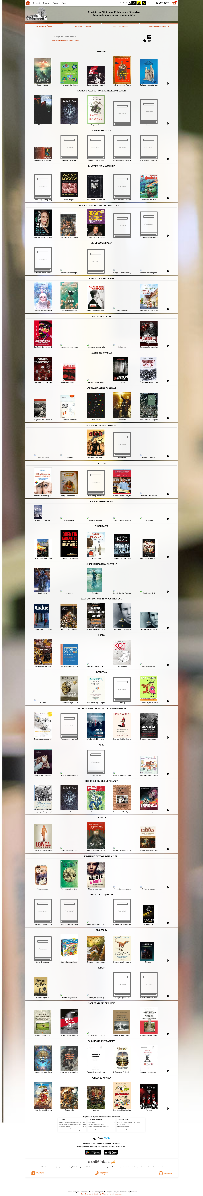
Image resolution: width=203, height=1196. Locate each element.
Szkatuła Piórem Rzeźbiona (158, 26)
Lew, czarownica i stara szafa (95, 1124)
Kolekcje (76, 40)
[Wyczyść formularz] (144, 40)
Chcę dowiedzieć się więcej (91, 1194)
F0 (157, 3)
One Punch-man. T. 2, (123, 1124)
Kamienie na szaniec (64, 1126)
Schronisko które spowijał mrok (96, 1130)
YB (139, 3)
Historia (46, 3)
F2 (166, 3)
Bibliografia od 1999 (120, 26)
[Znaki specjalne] (149, 40)
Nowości (36, 3)
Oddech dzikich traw (122, 1128)
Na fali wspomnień (122, 1130)
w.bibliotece (90, 1167)
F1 (161, 3)
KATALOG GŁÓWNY (44, 26)
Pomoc (55, 3)
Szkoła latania (91, 1122)
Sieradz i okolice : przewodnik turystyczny (70, 1124)
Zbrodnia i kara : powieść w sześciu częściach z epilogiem (74, 1130)
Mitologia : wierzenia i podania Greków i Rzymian (72, 1122)
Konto (64, 3)
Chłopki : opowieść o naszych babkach (98, 1126)
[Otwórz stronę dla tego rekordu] (43, 71)
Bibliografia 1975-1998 (82, 26)
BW (134, 3)
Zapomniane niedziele (94, 1128)
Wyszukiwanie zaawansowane (62, 40)
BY (143, 3)
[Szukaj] (149, 37)
